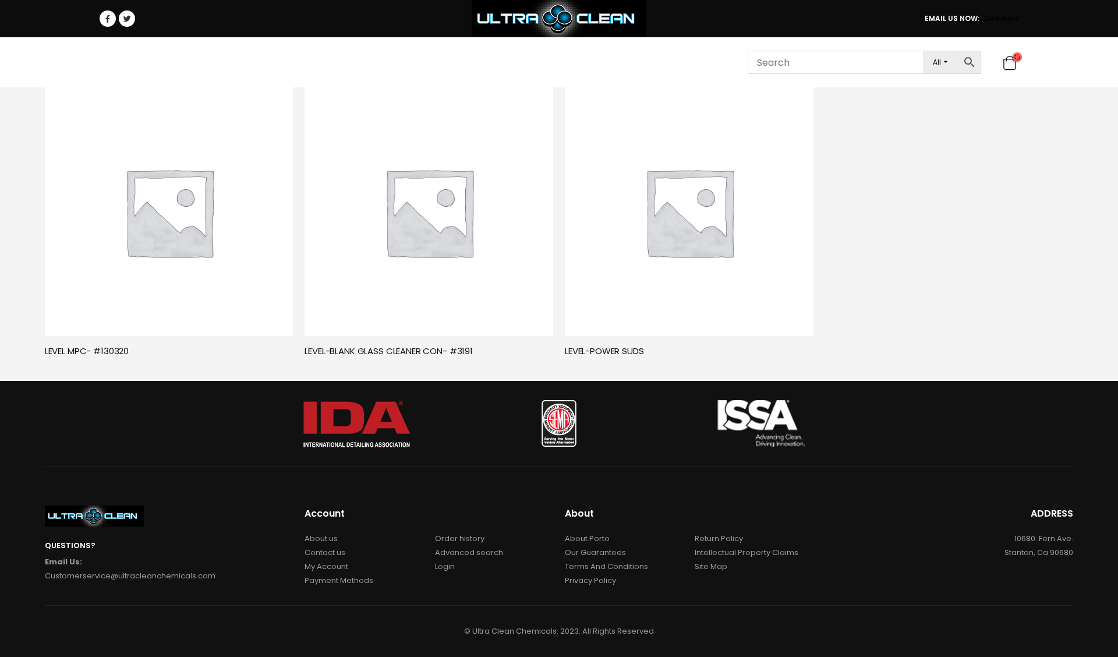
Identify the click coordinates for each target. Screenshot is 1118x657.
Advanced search (469, 552)
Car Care (166, 62)
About (518, 62)
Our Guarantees (595, 552)
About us (321, 538)
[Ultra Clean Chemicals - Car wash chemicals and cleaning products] (559, 18)
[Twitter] (127, 18)
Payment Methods (339, 580)
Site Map (711, 566)
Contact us (325, 552)
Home (118, 62)
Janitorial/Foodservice (265, 62)
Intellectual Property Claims (746, 552)
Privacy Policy (590, 580)
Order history (459, 538)
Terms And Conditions (606, 566)
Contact (639, 62)
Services (575, 62)
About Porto (587, 538)
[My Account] (990, 62)
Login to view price (273, 102)
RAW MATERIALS (376, 62)
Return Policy (719, 538)
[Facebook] (108, 18)
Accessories (452, 62)
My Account (326, 566)
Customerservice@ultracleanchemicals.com (130, 575)
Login (688, 62)
